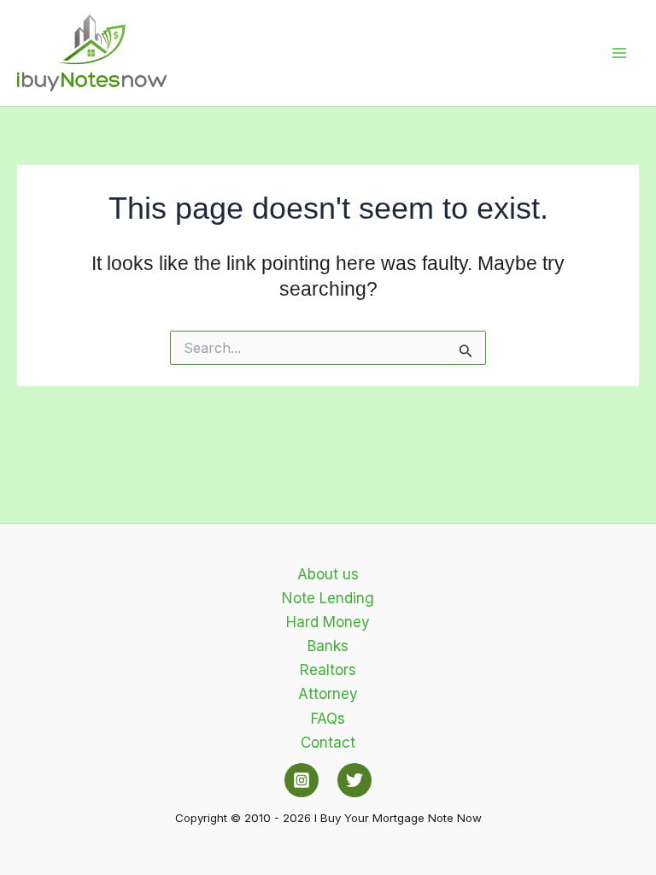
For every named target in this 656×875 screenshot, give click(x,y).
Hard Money (328, 622)
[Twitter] (354, 780)
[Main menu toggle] (620, 53)
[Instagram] (301, 780)
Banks (328, 646)
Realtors (328, 669)
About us (328, 574)
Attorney (328, 693)
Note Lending (328, 598)
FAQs (328, 718)
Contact (328, 742)
